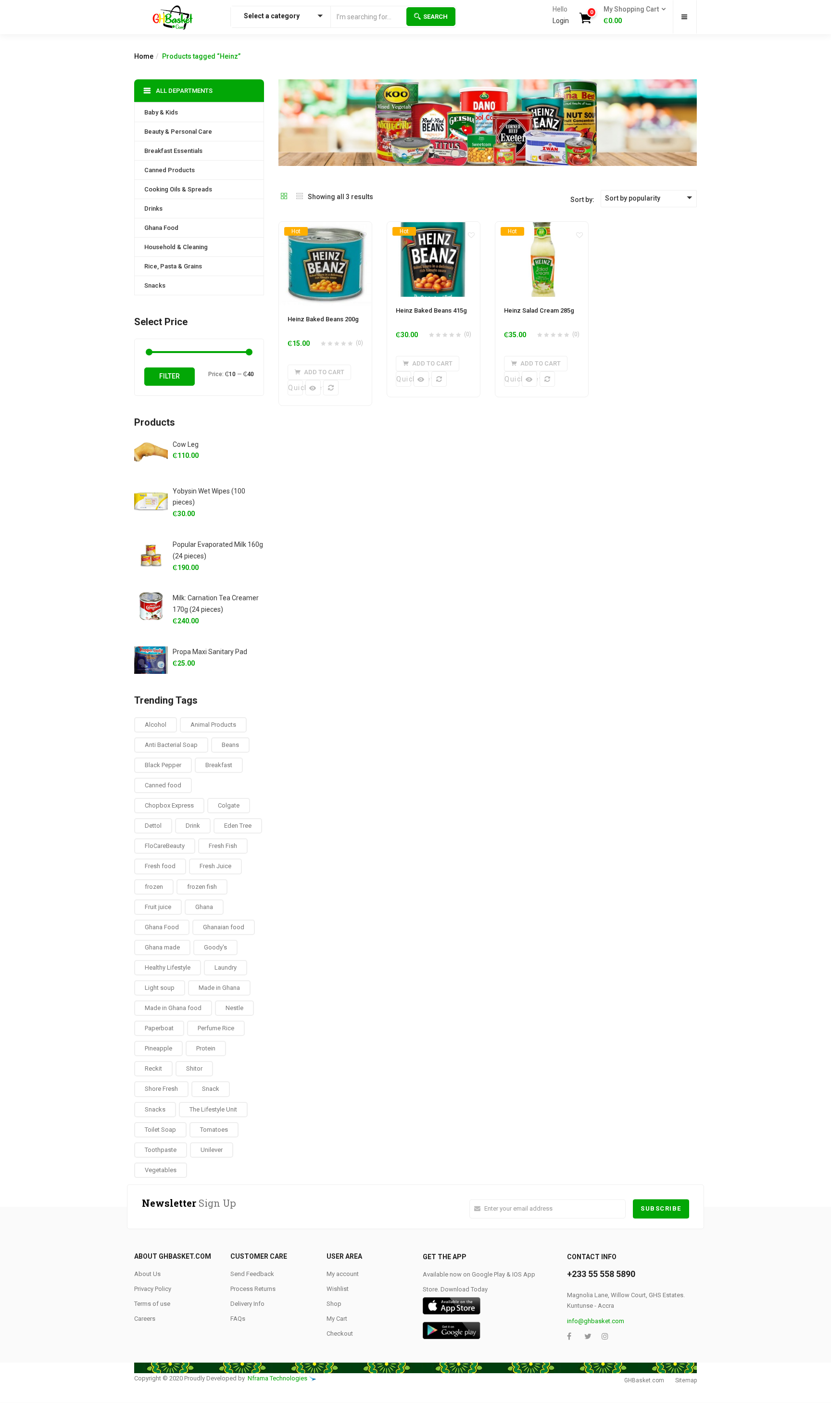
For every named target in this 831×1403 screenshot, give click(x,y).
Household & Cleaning (176, 247)
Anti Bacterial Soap (171, 744)
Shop (334, 1303)
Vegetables (160, 1170)
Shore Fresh (161, 1088)
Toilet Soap (160, 1129)
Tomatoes (214, 1129)
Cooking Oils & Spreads (178, 189)
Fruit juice (158, 906)
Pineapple (158, 1048)
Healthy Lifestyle (167, 967)
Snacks (154, 285)
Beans (230, 744)
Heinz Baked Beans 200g (323, 319)
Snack (210, 1088)
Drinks (153, 208)
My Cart (337, 1318)
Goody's (215, 947)
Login (561, 21)
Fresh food (160, 866)
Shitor (194, 1068)
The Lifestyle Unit (213, 1109)
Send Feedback (252, 1273)
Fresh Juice (215, 866)
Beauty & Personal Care (178, 131)
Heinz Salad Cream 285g (539, 310)
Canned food (163, 785)
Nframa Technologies (277, 1378)
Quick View (295, 388)
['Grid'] (284, 196)
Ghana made (162, 947)
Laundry (225, 967)
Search (435, 16)
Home (143, 56)
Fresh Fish (223, 845)
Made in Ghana (219, 987)
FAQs (237, 1318)
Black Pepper (163, 765)
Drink (193, 825)
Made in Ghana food (173, 1007)
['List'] (299, 196)
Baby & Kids (161, 112)
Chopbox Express (169, 805)
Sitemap (686, 1380)
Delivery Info (247, 1303)
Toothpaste (160, 1149)
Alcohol (155, 724)
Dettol (153, 825)
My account (343, 1273)
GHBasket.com (644, 1380)
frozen (154, 886)
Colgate (228, 805)
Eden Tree (238, 825)
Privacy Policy (152, 1288)
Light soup (160, 987)
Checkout (340, 1333)
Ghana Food (161, 227)
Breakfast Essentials (173, 150)
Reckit (153, 1068)
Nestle (234, 1007)
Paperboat (159, 1028)
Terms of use (152, 1303)
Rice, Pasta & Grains (173, 266)
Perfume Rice (216, 1028)
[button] (631, 15)
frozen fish (202, 886)
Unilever (212, 1149)
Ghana (204, 906)
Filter (169, 376)
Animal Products (213, 724)
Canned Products (169, 170)
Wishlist (338, 1288)
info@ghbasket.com (595, 1321)
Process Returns (253, 1288)
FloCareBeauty (165, 845)
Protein (205, 1048)
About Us (147, 1273)
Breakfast (218, 765)
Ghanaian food (223, 927)
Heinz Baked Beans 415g (431, 310)
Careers (144, 1318)
